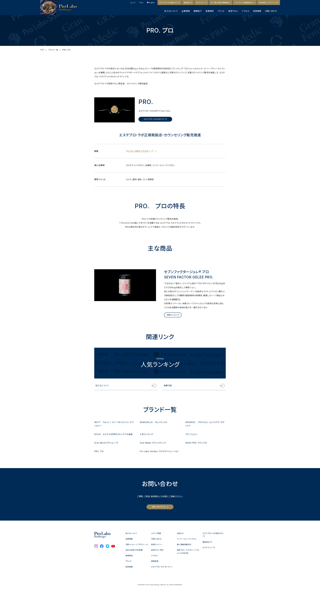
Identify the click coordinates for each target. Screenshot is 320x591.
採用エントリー (157, 544)
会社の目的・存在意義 (134, 550)
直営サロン (233, 11)
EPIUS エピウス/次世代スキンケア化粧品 (113, 434)
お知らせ (180, 533)
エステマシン (200, 3)
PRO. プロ (99, 451)
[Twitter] (107, 546)
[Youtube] (113, 546)
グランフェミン (191, 434)
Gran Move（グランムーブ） (106, 443)
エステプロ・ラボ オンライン (161, 567)
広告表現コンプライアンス (267, 3)
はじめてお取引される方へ (138, 151)
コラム (141, 3)
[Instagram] (96, 546)
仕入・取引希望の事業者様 (220, 3)
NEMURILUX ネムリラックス (153, 422)
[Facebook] (102, 546)
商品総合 (187, 3)
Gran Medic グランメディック (153, 443)
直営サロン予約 (157, 550)
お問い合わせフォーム (160, 507)
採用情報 (257, 11)
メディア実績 (156, 533)
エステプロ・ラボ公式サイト (154, 119)
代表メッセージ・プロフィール (137, 544)
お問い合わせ (271, 11)
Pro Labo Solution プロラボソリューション (159, 451)
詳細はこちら (172, 315)
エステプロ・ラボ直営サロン (168, 3)
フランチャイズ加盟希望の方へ (245, 3)
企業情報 (186, 11)
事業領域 (210, 11)
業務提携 (154, 561)
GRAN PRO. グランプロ (196, 443)
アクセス (245, 11)
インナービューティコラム (186, 539)
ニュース (133, 3)
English (152, 3)
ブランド (221, 11)
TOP (42, 50)
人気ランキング (146, 434)
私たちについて (171, 11)
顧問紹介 (198, 11)
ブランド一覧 (53, 50)
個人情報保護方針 (184, 544)
